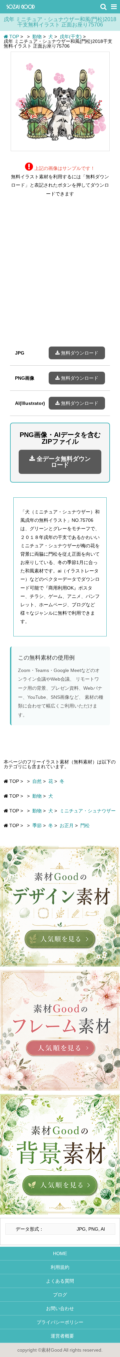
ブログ (60, 1294)
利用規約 (60, 1267)
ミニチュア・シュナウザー (88, 810)
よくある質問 (60, 1281)
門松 (85, 825)
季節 (37, 825)
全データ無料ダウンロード (63, 461)
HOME (60, 1253)
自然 (37, 781)
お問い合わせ (60, 1308)
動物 (37, 796)
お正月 (67, 825)
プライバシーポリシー (60, 1322)
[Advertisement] (60, 277)
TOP (13, 36)
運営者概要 (60, 1336)
